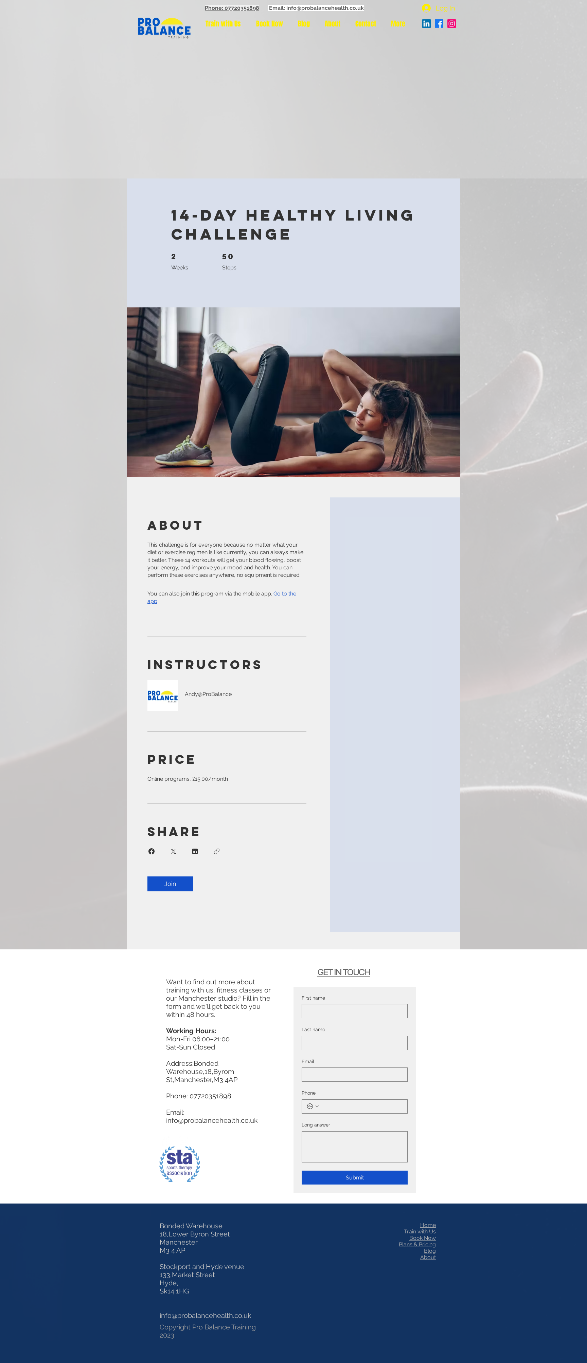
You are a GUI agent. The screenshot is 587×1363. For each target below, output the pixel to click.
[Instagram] (451, 23)
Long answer (316, 1125)
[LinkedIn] (426, 23)
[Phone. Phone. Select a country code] (313, 1106)
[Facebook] (439, 23)
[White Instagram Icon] (183, 1141)
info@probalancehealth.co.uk (212, 1120)
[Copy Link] (217, 851)
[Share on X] (173, 851)
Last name (313, 1029)
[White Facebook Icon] (165, 1141)
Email (308, 1061)
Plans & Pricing (417, 1244)
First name (313, 998)
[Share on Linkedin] (195, 851)
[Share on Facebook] (151, 851)
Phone (309, 1093)
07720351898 (210, 1096)
